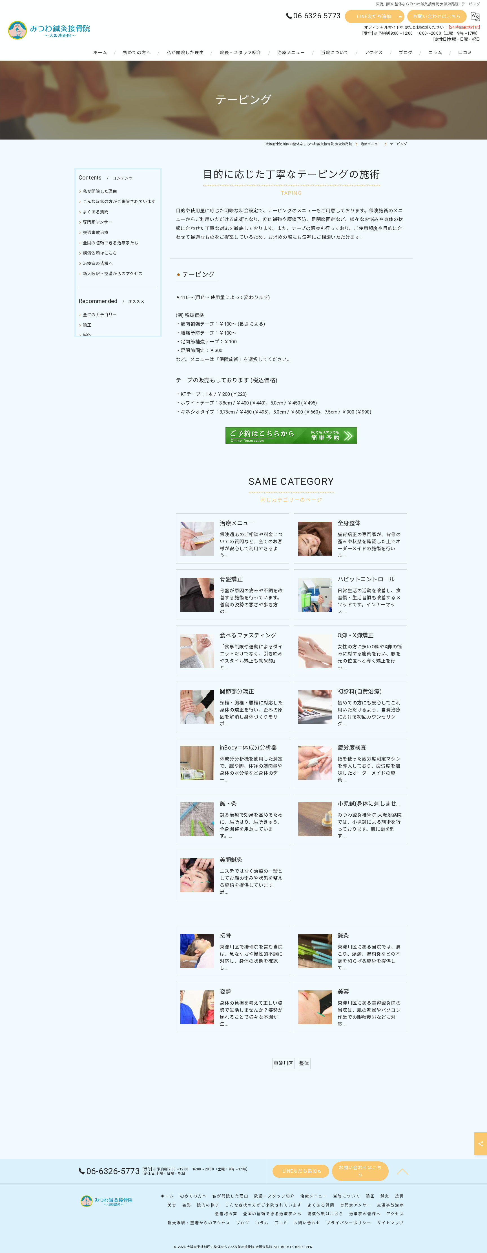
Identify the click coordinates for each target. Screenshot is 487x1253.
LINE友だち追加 (374, 16)
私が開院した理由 (100, 191)
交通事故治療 (96, 232)
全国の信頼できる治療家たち (111, 243)
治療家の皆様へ (98, 263)
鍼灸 (87, 335)
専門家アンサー (97, 222)
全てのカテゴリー (100, 315)
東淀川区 (283, 1063)
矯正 (87, 325)
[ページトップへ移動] (402, 1171)
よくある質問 (96, 212)
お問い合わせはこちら (437, 16)
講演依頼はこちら (100, 253)
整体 (304, 1063)
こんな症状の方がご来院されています (119, 201)
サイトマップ (390, 1223)
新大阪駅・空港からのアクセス (113, 273)
